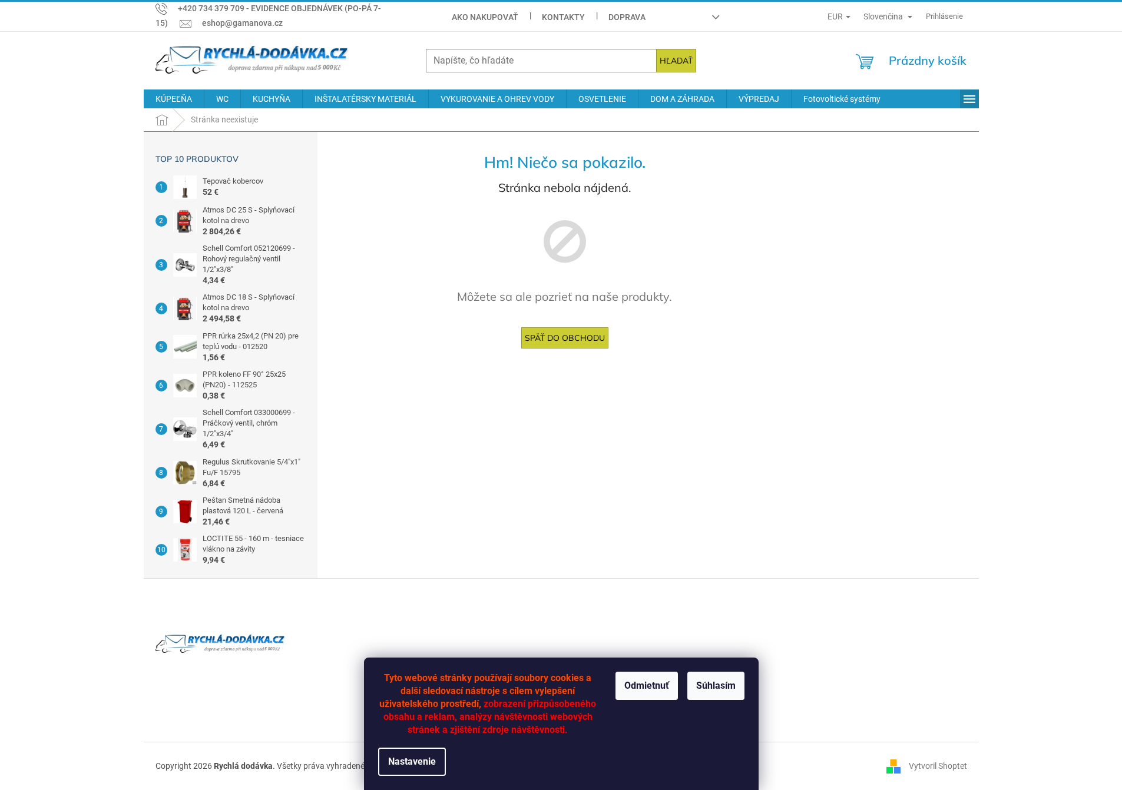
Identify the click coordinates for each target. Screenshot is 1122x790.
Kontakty (563, 17)
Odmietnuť (646, 685)
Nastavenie (412, 761)
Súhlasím (716, 685)
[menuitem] (174, 98)
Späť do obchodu (565, 338)
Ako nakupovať (485, 17)
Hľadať (676, 60)
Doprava (627, 17)
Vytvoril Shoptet (938, 765)
